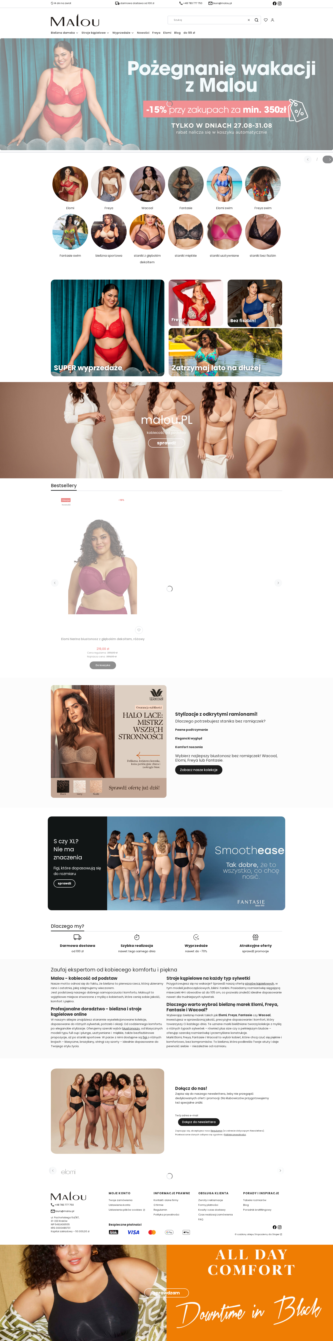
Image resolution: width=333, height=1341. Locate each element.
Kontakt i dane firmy (166, 1200)
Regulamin (216, 1130)
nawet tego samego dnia (136, 951)
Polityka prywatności (166, 1214)
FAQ (200, 1219)
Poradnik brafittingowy (257, 1210)
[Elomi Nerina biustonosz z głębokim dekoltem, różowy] (102, 566)
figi (145, 1037)
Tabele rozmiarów (254, 1200)
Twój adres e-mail (186, 1115)
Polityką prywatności (235, 1134)
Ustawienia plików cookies (125, 1210)
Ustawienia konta (119, 1205)
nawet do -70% (196, 951)
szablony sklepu (245, 1234)
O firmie (158, 1205)
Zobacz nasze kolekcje (199, 770)
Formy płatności (208, 1205)
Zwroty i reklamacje (210, 1200)
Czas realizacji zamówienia (215, 1214)
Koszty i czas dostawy (211, 1210)
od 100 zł (77, 951)
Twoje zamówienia (120, 1200)
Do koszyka (103, 665)
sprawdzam (166, 1293)
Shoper (275, 1234)
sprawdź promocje (255, 951)
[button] (256, 20)
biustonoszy (131, 1028)
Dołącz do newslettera (199, 1122)
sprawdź (166, 443)
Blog (246, 1205)
